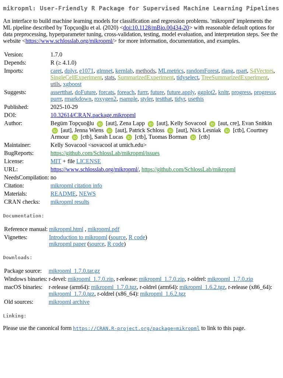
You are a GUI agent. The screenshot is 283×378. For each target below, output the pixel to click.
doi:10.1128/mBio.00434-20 (156, 27)
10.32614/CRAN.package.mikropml (93, 115)
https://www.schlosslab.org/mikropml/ (69, 41)
